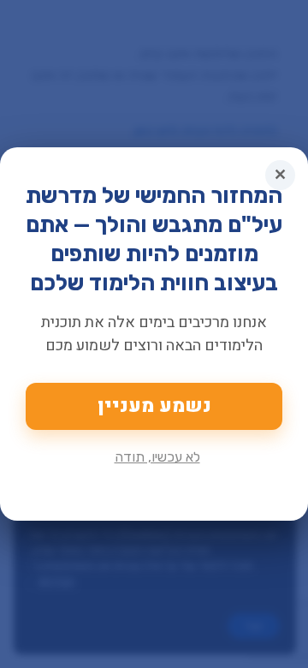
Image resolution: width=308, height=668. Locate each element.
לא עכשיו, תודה (157, 457)
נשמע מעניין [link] (154, 406)
